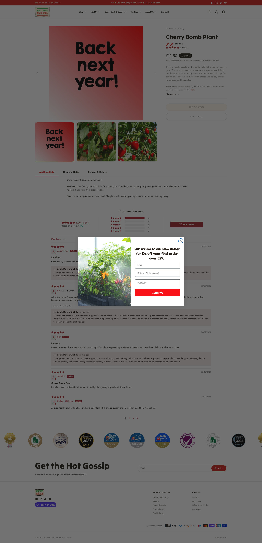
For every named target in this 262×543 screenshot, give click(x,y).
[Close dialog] (180, 240)
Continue (157, 292)
